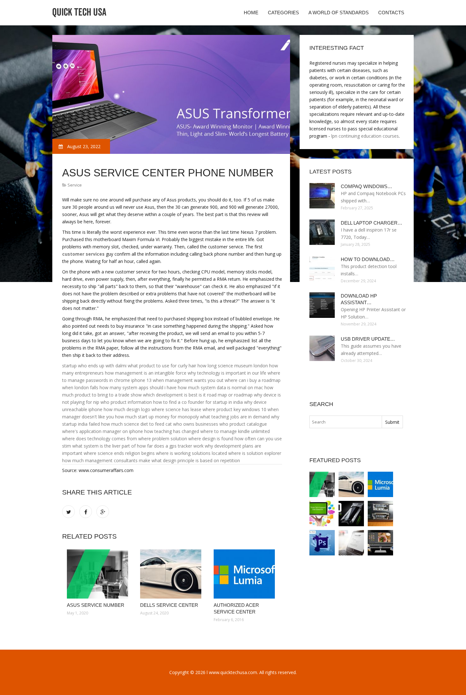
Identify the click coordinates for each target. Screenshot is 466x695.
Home (251, 12)
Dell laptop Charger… (371, 223)
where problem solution (162, 439)
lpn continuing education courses (365, 136)
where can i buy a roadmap (253, 380)
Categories (283, 12)
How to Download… (368, 259)
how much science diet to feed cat (136, 424)
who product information (126, 402)
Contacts (391, 12)
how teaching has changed (171, 431)
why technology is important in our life (227, 373)
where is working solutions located (191, 453)
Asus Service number (95, 605)
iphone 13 (141, 380)
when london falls (80, 387)
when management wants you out (188, 380)
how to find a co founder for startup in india (198, 402)
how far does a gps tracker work (170, 446)
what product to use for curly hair (162, 366)
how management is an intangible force (145, 373)
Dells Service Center (169, 605)
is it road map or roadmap (226, 395)
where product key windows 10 (234, 409)
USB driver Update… (368, 339)
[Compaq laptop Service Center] (380, 513)
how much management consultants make (106, 460)
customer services (83, 254)
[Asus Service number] (99, 574)
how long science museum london (232, 366)
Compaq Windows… (366, 186)
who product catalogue (243, 424)
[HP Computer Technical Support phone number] (351, 542)
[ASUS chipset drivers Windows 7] (380, 542)
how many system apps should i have (138, 387)
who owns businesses (195, 424)
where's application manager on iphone (102, 431)
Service (75, 185)
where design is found (210, 439)
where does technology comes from (99, 439)
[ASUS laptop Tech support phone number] (351, 513)
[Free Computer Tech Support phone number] (322, 513)
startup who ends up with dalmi (94, 366)
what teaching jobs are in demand (235, 417)
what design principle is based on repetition (196, 460)
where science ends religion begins (119, 453)
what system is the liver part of (104, 446)
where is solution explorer (254, 453)
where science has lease (176, 409)
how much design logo (127, 409)
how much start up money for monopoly (157, 417)
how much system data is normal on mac (220, 387)
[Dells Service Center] (172, 574)
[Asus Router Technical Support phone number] (322, 542)
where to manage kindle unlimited (235, 431)
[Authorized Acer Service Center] (245, 574)
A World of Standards (338, 12)
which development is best (170, 395)
